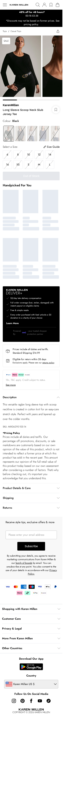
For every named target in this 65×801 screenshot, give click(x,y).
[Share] (58, 31)
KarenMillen (11, 105)
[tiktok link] (48, 701)
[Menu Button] (5, 5)
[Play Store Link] (31, 666)
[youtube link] (40, 701)
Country (31, 676)
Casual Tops (16, 31)
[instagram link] (14, 701)
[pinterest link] (22, 701)
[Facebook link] (31, 701)
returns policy (48, 362)
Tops (5, 31)
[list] (31, 14)
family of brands (24, 563)
